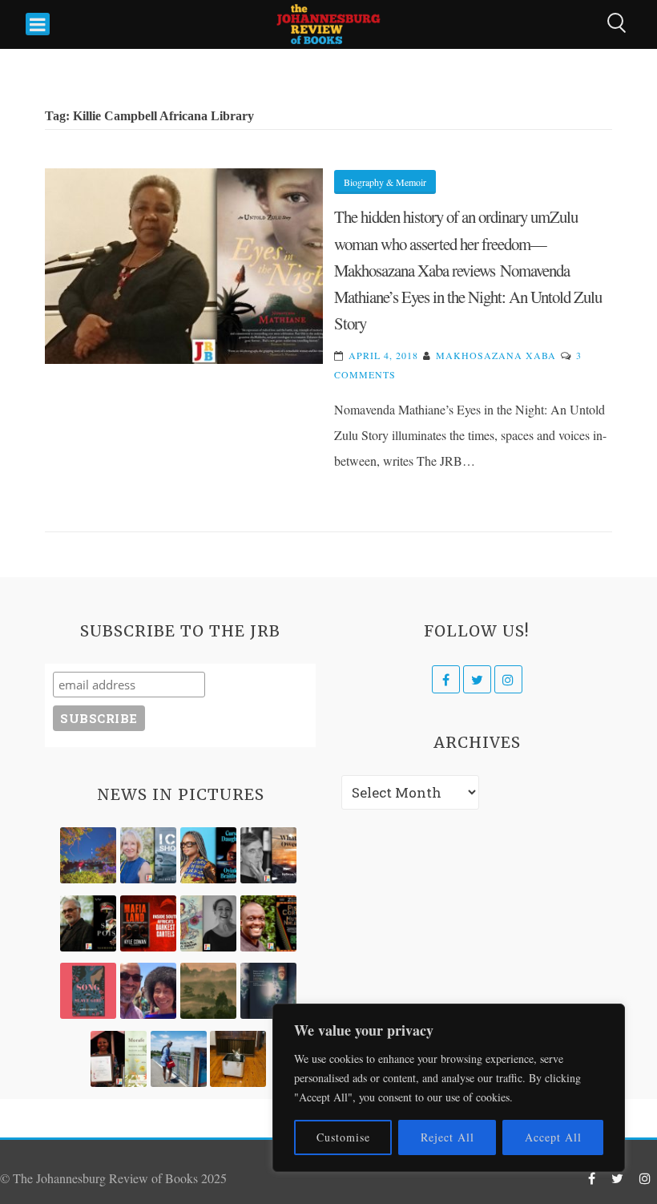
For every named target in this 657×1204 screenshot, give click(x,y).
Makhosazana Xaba (496, 355)
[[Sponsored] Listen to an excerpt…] (208, 855)
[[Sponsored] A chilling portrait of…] (148, 923)
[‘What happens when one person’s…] (268, 923)
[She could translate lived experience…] (148, 991)
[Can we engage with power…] (88, 923)
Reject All (447, 1137)
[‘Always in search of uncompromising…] (268, 855)
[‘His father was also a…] (119, 1059)
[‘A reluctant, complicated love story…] (148, 855)
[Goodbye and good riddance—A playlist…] (238, 1059)
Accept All (553, 1137)
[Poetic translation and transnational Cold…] (268, 991)
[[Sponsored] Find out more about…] (88, 991)
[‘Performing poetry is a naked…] (208, 923)
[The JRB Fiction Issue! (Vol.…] (88, 855)
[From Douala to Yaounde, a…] (208, 991)
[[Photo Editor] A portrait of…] (179, 1059)
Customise (343, 1137)
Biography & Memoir (385, 182)
